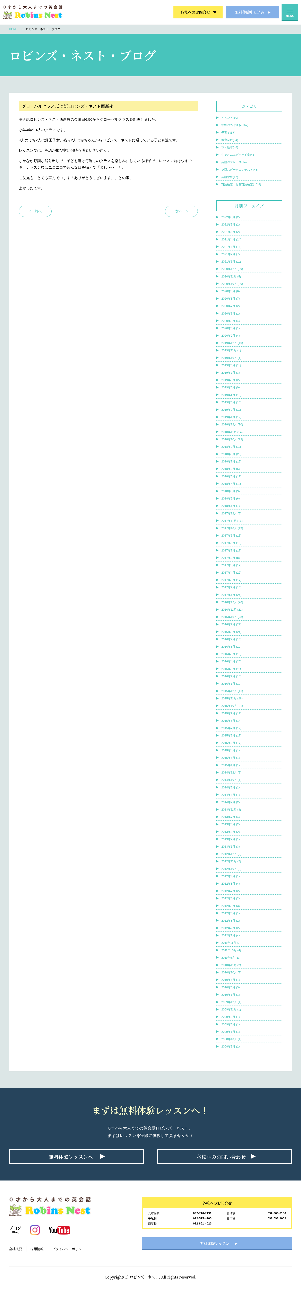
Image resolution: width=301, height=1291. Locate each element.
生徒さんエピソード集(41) (238, 154)
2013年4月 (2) (230, 824)
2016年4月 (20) (231, 661)
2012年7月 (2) (230, 891)
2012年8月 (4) (230, 883)
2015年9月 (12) (231, 713)
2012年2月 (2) (230, 928)
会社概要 (15, 1249)
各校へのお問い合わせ (221, 1156)
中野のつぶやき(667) (234, 125)
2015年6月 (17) (231, 735)
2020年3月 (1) (230, 328)
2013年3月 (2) (230, 831)
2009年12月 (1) (231, 1002)
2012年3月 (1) (230, 920)
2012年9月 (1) (230, 876)
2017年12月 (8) (231, 513)
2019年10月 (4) (231, 358)
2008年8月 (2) (230, 1046)
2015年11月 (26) (232, 698)
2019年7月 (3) (230, 372)
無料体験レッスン (215, 1243)
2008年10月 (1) (231, 1039)
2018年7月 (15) (231, 461)
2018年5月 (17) (231, 476)
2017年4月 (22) (231, 572)
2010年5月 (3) (230, 987)
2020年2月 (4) (230, 335)
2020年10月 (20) (232, 283)
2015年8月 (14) (231, 720)
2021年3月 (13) (231, 246)
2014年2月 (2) (230, 802)
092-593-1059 (277, 1218)
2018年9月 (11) (231, 446)
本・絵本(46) (229, 147)
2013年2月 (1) (230, 839)
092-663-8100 (277, 1213)
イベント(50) (229, 117)
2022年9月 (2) (230, 217)
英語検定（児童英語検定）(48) (241, 184)
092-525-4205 (202, 1218)
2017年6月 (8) (230, 557)
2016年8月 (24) (231, 632)
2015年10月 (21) (232, 705)
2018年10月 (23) (232, 439)
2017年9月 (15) (231, 535)
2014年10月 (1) (231, 779)
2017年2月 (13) (231, 587)
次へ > (181, 211)
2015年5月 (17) (231, 742)
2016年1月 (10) (231, 683)
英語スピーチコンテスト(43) (239, 169)
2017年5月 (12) (231, 565)
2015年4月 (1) (230, 750)
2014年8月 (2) (230, 787)
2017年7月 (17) (231, 550)
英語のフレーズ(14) (234, 162)
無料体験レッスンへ (71, 1156)
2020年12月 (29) (232, 269)
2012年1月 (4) (230, 935)
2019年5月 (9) (230, 387)
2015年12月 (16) (232, 691)
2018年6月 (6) (230, 468)
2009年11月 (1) (231, 1009)
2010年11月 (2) (231, 965)
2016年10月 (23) (232, 617)
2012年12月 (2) (231, 854)
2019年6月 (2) (230, 380)
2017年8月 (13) (231, 543)
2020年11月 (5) (231, 276)
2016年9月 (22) (231, 624)
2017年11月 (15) (232, 520)
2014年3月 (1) (230, 794)
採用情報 (37, 1249)
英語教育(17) (229, 177)
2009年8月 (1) (230, 1024)
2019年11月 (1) (231, 350)
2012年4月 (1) (230, 913)
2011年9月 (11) (231, 957)
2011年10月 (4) (231, 950)
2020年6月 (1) (230, 313)
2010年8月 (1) (230, 979)
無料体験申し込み (250, 12)
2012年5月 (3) (230, 906)
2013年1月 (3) (230, 846)
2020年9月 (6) (230, 291)
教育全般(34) (229, 140)
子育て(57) (228, 132)
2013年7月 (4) (230, 817)
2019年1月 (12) (231, 417)
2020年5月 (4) (230, 320)
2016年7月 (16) (231, 639)
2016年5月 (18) (231, 654)
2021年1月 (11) (231, 261)
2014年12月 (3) (231, 772)
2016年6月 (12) (231, 646)
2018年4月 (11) (231, 483)
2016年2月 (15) (231, 676)
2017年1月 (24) (231, 594)
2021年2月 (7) (230, 254)
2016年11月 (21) (232, 609)
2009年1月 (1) (230, 1031)
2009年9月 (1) (230, 1016)
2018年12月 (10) (232, 424)
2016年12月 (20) (232, 602)
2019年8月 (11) (231, 365)
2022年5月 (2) (230, 224)
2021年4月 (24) (231, 239)
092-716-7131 (202, 1213)
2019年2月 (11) (231, 409)
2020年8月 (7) (230, 298)
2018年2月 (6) (230, 498)
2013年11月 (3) (231, 809)
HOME (13, 29)
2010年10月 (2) (231, 972)
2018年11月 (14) (232, 432)
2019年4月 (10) (231, 395)
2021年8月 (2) (230, 231)
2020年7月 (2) (230, 306)
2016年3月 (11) (231, 669)
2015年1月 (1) (230, 765)
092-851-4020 (202, 1223)
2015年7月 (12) (231, 728)
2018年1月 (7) (230, 505)
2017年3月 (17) (231, 580)
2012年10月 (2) (231, 868)
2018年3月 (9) (230, 491)
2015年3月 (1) (230, 757)
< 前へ (35, 211)
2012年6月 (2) (230, 898)
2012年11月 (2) (231, 861)
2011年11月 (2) (231, 942)
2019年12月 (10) (232, 343)
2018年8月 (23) (231, 454)
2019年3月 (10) (231, 402)
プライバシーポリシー (68, 1249)
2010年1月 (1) (230, 994)
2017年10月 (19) (232, 528)
